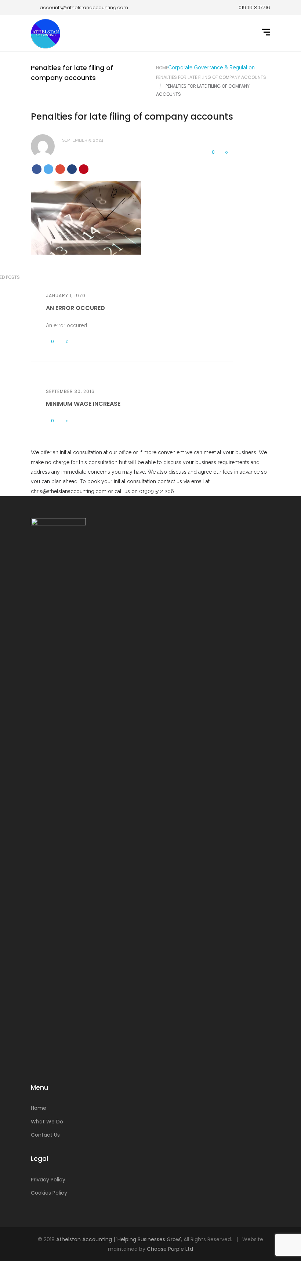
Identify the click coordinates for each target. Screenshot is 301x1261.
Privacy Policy (48, 1179)
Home (162, 68)
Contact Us (45, 1134)
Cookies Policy (49, 1192)
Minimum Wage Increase (83, 404)
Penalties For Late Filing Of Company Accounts (211, 77)
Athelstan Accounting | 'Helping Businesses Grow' (118, 1239)
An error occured (75, 308)
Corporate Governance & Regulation (211, 67)
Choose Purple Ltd (170, 1249)
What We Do (47, 1121)
